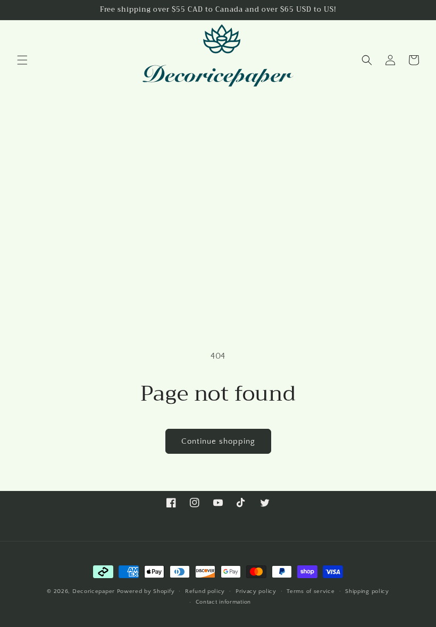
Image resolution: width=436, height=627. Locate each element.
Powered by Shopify (146, 591)
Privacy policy (256, 591)
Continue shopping (218, 441)
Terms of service (310, 591)
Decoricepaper (93, 591)
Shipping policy (367, 591)
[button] (22, 60)
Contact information (223, 602)
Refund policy (205, 591)
